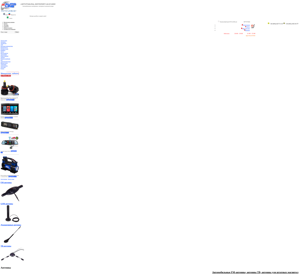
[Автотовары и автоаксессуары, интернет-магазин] (8, 11)
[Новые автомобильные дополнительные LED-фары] (10, 125)
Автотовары (4, 179)
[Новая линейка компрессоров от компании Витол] (10, 165)
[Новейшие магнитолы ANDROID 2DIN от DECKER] (10, 109)
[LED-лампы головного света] (10, 87)
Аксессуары (11, 179)
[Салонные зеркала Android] (10, 142)
